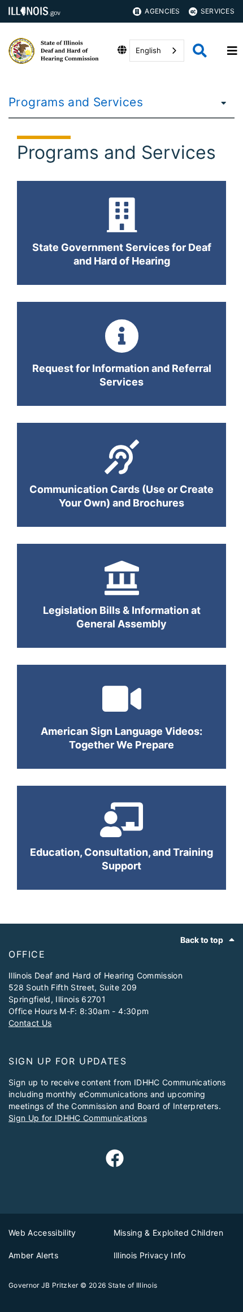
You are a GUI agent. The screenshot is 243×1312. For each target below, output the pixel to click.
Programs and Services (75, 102)
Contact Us (29, 1023)
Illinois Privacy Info (150, 1255)
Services (218, 11)
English (148, 50)
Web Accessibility (42, 1232)
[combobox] (156, 51)
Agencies (162, 11)
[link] (115, 1158)
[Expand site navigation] (232, 51)
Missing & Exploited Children (169, 1232)
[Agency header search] (200, 51)
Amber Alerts (33, 1255)
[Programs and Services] (220, 102)
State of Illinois (133, 1285)
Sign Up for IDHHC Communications (77, 1118)
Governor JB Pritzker (43, 1285)
